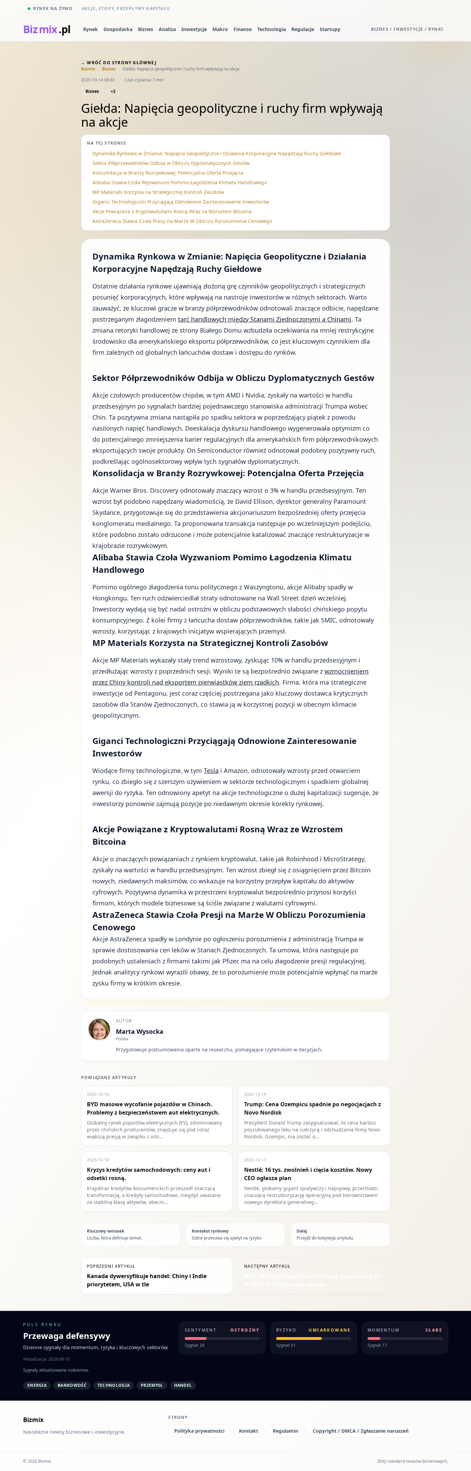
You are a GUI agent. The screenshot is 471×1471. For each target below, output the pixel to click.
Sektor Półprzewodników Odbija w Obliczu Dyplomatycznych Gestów (171, 163)
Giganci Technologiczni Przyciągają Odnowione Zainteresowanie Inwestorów (180, 201)
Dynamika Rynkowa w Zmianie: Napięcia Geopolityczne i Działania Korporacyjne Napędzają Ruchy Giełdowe (216, 153)
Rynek (90, 29)
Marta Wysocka (139, 1031)
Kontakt (248, 1431)
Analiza (167, 29)
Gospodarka (117, 29)
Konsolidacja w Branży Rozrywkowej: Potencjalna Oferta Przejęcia (167, 172)
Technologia (271, 29)
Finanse (242, 29)
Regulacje (302, 29)
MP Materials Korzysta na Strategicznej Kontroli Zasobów (158, 192)
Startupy (330, 29)
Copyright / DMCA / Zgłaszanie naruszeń (361, 1431)
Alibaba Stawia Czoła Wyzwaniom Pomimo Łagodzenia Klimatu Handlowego (179, 182)
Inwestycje (194, 29)
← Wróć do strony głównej (119, 63)
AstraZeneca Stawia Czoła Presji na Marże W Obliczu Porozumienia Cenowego (182, 221)
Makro (220, 29)
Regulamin (285, 1431)
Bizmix (88, 69)
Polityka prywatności (199, 1431)
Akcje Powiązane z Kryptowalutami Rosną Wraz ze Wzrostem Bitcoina (172, 211)
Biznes (145, 29)
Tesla (211, 770)
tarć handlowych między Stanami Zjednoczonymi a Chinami (264, 319)
